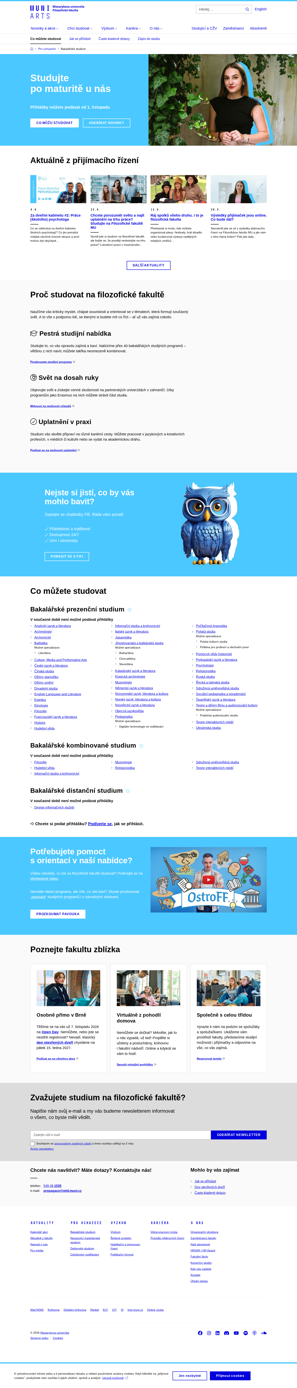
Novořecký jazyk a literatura (135, 705)
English (261, 9)
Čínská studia (44, 671)
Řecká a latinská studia (212, 682)
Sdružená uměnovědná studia (217, 688)
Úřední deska (199, 1281)
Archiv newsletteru (42, 1148)
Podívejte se (100, 824)
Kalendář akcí (39, 1232)
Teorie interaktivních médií (214, 722)
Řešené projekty (121, 1238)
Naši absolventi (200, 1244)
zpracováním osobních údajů (72, 1143)
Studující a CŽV (204, 28)
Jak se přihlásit (80, 39)
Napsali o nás (39, 1244)
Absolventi (258, 28)
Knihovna (54, 1309)
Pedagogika (124, 716)
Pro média (36, 1250)
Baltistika (40, 643)
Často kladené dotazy (114, 39)
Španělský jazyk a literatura (215, 699)
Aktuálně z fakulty (41, 1238)
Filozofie (40, 711)
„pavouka (37, 897)
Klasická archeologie (130, 676)
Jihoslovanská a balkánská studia (139, 643)
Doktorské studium (82, 1248)
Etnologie (41, 705)
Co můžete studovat (45, 39)
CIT (114, 1309)
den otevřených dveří (55, 1043)
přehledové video (44, 879)
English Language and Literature (57, 694)
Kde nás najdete (201, 1268)
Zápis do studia (149, 39)
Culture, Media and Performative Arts (60, 660)
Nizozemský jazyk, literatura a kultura (141, 694)
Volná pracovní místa (164, 1232)
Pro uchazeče (86, 1223)
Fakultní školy (199, 1256)
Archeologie (43, 631)
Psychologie (205, 665)
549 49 (52, 1186)
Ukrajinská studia (208, 728)
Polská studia (205, 631)
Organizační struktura (204, 1232)
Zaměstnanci (233, 28)
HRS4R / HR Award (203, 1250)
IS (122, 1309)
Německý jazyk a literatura (134, 688)
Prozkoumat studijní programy (51, 361)
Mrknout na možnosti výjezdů (50, 406)
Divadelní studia (46, 688)
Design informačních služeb (54, 807)
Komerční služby (201, 1262)
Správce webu (39, 1338)
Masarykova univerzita (54, 1332)
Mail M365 (37, 1309)
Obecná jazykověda (129, 711)
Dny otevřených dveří (210, 1187)
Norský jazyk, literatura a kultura (138, 699)
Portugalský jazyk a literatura (216, 659)
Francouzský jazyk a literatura (55, 717)
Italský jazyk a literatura (131, 631)
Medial (94, 1309)
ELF (105, 1309)
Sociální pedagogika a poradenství (221, 694)
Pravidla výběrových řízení (167, 1238)
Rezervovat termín (209, 1058)
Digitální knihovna (75, 1309)
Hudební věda (44, 728)
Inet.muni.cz (135, 1309)
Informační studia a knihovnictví (137, 626)
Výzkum (118, 1223)
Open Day (50, 1032)
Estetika (40, 700)
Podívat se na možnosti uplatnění (53, 450)
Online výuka (155, 1309)
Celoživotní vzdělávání (84, 1254)
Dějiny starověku (46, 677)
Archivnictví (42, 637)
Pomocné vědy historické (214, 654)
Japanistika (123, 637)
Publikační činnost (122, 1254)
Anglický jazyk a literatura (52, 626)
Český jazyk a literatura (51, 665)
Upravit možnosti (113, 1377)
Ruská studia (205, 677)
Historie (39, 722)
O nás (197, 1223)
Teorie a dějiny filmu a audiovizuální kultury (227, 705)
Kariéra (160, 1223)
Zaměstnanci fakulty (203, 1238)
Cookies (58, 1338)
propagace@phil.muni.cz (62, 1190)
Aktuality (42, 1223)
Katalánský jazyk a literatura (135, 671)
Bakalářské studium (82, 1232)
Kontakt (195, 1275)
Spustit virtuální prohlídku (135, 1064)
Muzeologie (123, 682)
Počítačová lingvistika (211, 626)
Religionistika (206, 671)
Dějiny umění (43, 682)
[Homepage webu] (57, 12)
